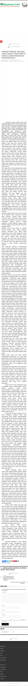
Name (3, 605)
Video (1, 671)
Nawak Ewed (3, 667)
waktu (12, 569)
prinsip (2, 569)
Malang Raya (3, 646)
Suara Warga (3, 676)
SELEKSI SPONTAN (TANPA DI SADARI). (18, 582)
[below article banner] (14, 573)
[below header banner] (14, 44)
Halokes (2, 648)
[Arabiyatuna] (14, 4)
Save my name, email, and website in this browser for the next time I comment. (14, 620)
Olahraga (2, 650)
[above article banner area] (14, 47)
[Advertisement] (14, 23)
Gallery (1, 674)
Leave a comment (14, 61)
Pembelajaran (5, 61)
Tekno (1, 655)
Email (3, 610)
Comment (4, 592)
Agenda (2, 678)
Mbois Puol (2, 664)
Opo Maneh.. (3, 669)
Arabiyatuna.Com (6, 60)
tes (3, 41)
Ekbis (1, 653)
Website (3, 614)
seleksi (7, 569)
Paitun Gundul (3, 657)
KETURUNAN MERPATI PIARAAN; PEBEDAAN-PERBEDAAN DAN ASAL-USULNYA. (9, 578)
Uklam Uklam (3, 660)
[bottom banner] (14, 639)
